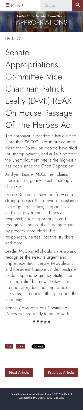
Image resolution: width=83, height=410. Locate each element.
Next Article (19, 372)
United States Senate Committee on (41, 20)
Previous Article (61, 372)
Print (9, 346)
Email (20, 346)
